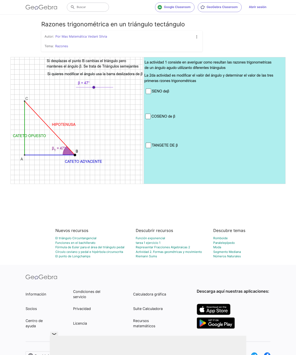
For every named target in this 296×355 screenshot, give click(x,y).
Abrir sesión (257, 7)
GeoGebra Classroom (222, 7)
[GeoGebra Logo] (41, 7)
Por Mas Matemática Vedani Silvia (81, 36)
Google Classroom (177, 7)
